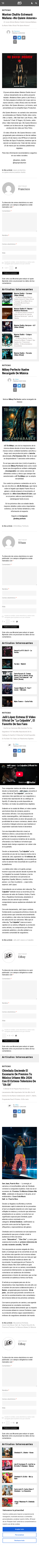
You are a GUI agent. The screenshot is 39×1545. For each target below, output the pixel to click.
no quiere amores (8, 172)
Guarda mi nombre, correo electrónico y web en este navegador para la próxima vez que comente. (19, 262)
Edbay (17, 744)
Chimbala (24, 1323)
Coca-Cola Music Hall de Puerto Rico (16, 1325)
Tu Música (32, 1327)
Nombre (5, 235)
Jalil (14, 940)
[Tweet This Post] (19, 37)
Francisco (17, 31)
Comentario (7, 211)
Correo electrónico (9, 244)
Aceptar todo (19, 1529)
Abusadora (17, 1323)
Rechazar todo (19, 1540)
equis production (19, 170)
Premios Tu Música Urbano (18, 1327)
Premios (5, 1327)
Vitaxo (17, 379)
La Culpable (29, 940)
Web (3, 253)
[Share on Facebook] (15, 37)
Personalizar (19, 1535)
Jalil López (21, 940)
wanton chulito (20, 172)
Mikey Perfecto (23, 526)
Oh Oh (32, 1325)
